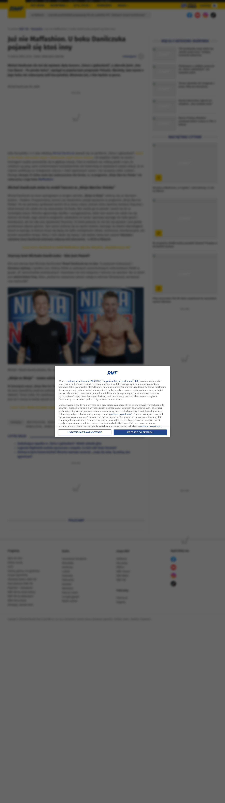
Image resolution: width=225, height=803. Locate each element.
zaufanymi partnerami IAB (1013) (84, 381)
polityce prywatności (120, 414)
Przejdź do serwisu (140, 432)
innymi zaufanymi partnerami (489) (121, 381)
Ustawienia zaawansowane (85, 432)
